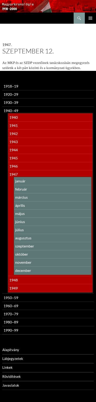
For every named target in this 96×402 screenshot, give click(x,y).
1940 (13, 117)
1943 (13, 141)
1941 (13, 125)
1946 (13, 166)
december (23, 270)
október (21, 254)
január (20, 181)
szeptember (24, 246)
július (19, 229)
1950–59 (10, 297)
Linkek (7, 367)
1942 (13, 133)
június (20, 221)
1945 (13, 158)
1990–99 (10, 330)
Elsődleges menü (90, 18)
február (21, 189)
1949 (13, 288)
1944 (13, 150)
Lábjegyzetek (12, 358)
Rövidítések (11, 376)
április (20, 205)
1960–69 (10, 305)
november (23, 262)
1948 (13, 280)
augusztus (23, 238)
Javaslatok (10, 385)
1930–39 (10, 102)
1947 (13, 174)
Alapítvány (10, 350)
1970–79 (10, 314)
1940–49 (10, 110)
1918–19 (10, 86)
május (20, 213)
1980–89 (10, 322)
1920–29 (10, 94)
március (21, 197)
